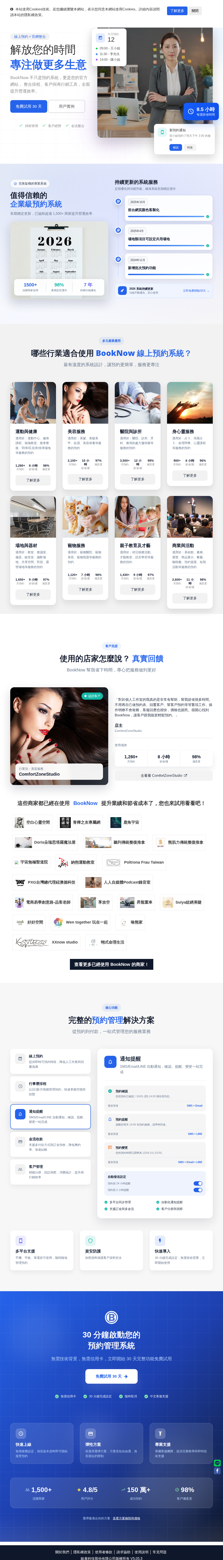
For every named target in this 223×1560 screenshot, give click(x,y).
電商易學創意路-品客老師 (48, 902)
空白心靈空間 (38, 822)
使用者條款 (103, 1552)
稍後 (190, 147)
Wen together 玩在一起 (87, 922)
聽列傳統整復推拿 (129, 842)
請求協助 (123, 1552)
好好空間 (35, 922)
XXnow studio (65, 942)
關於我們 (62, 1552)
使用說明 (142, 1552)
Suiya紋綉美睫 (189, 902)
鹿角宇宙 (131, 822)
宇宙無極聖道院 (34, 862)
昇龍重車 (144, 902)
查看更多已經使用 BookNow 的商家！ (111, 964)
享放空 (104, 902)
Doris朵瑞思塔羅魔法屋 (55, 842)
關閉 (195, 11)
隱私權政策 (82, 1552)
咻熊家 (137, 922)
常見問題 (160, 1552)
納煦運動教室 (83, 862)
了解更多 (177, 11)
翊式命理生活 (112, 942)
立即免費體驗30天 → (196, 290)
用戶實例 (66, 106)
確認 (176, 147)
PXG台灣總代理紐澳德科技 (51, 882)
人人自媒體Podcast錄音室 (127, 882)
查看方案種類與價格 (126, 1513)
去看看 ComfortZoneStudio (161, 775)
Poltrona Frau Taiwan (144, 862)
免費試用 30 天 (29, 106)
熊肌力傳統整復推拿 (185, 842)
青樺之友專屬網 (86, 822)
